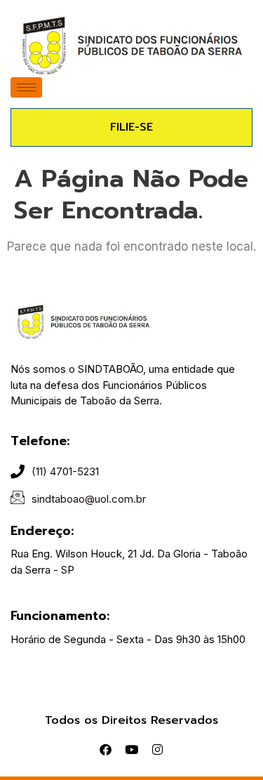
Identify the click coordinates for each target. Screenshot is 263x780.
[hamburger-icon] (26, 87)
